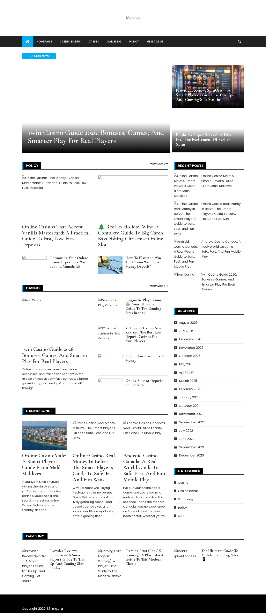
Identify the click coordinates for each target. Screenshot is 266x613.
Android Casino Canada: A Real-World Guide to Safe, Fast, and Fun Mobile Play (144, 467)
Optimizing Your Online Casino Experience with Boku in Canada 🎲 (68, 262)
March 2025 (188, 381)
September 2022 (192, 422)
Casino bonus (70, 41)
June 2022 (186, 439)
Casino (93, 41)
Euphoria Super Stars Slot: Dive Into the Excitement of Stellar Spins (204, 139)
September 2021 (191, 447)
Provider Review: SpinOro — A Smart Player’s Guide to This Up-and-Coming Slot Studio (205, 95)
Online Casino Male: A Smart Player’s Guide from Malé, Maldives (44, 464)
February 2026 (190, 339)
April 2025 (186, 372)
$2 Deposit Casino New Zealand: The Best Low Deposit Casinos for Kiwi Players (143, 334)
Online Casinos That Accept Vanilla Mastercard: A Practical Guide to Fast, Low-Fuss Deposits (56, 235)
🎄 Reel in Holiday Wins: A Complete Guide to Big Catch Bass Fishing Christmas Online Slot (130, 235)
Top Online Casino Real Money (144, 358)
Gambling (114, 41)
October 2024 (190, 405)
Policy (134, 41)
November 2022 (191, 414)
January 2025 (189, 397)
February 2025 (190, 389)
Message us (155, 41)
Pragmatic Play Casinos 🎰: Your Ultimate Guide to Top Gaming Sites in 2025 (143, 306)
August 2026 (188, 322)
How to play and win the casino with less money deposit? (143, 262)
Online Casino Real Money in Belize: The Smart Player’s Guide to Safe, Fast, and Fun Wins (94, 467)
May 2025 (186, 364)
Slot (181, 516)
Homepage (44, 41)
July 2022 (186, 430)
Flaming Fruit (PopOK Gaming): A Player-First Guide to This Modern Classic (144, 557)
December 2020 (191, 455)
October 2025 (189, 356)
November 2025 (191, 347)
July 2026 (186, 331)
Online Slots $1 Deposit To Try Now (144, 382)
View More (158, 163)
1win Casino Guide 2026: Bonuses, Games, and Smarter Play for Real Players (96, 136)
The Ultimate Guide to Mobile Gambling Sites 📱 (219, 555)
